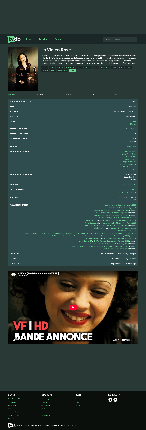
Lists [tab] (93, 95)
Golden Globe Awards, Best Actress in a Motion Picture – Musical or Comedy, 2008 (95, 236)
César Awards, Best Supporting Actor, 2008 (118, 223)
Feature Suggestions (16, 412)
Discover (30, 39)
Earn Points (45, 39)
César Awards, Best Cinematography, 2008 (111, 210)
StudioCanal (131, 146)
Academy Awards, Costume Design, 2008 (119, 205)
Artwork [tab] (68, 95)
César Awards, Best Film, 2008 (124, 230)
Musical (133, 124)
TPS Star (132, 169)
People (44, 412)
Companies (45, 405)
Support (59, 39)
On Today (45, 399)
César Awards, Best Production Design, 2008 (111, 215)
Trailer (133, 184)
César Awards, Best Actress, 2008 (115, 225)
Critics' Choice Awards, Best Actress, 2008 (119, 238)
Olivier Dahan (99, 228)
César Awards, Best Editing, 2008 (122, 207)
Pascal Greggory (91, 223)
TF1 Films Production (127, 164)
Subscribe (12, 405)
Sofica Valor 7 (130, 159)
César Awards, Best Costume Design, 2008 (112, 212)
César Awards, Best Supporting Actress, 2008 (117, 220)
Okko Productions (129, 154)
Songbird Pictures (129, 161)
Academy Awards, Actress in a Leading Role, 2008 (109, 246)
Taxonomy (45, 415)
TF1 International (129, 167)
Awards (44, 402)
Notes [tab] (117, 95)
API (9, 408)
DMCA (77, 405)
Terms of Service (82, 399)
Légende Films (130, 151)
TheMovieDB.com (129, 192)
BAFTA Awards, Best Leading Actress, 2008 (111, 241)
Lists (43, 408)
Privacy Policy (80, 402)
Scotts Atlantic (130, 156)
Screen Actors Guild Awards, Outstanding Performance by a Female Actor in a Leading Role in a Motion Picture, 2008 (89, 233)
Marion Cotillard (91, 225)
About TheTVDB (14, 399)
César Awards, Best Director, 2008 (122, 228)
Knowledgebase (14, 415)
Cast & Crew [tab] (39, 95)
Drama (133, 121)
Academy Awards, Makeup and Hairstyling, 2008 (109, 243)
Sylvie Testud (90, 220)
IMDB (134, 189)
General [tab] (11, 95)
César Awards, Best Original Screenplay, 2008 (117, 218)
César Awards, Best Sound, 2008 (116, 248)
